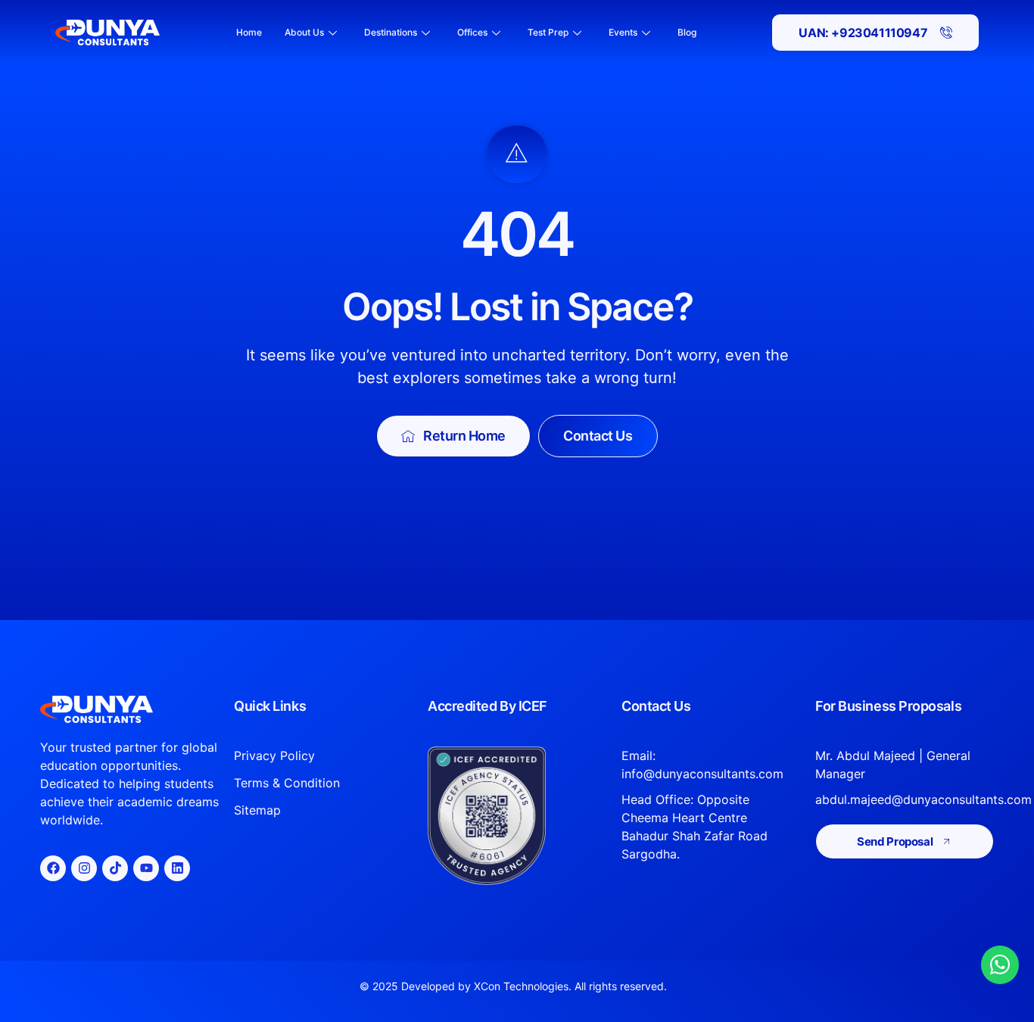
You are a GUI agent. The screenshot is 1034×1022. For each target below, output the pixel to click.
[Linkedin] (177, 868)
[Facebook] (53, 868)
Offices (472, 32)
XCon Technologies (521, 986)
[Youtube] (146, 868)
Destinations (390, 32)
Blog (686, 32)
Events (623, 32)
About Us (304, 32)
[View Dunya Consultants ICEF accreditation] (517, 815)
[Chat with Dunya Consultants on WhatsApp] (1000, 964)
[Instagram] (84, 868)
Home (249, 32)
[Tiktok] (115, 868)
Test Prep (548, 32)
